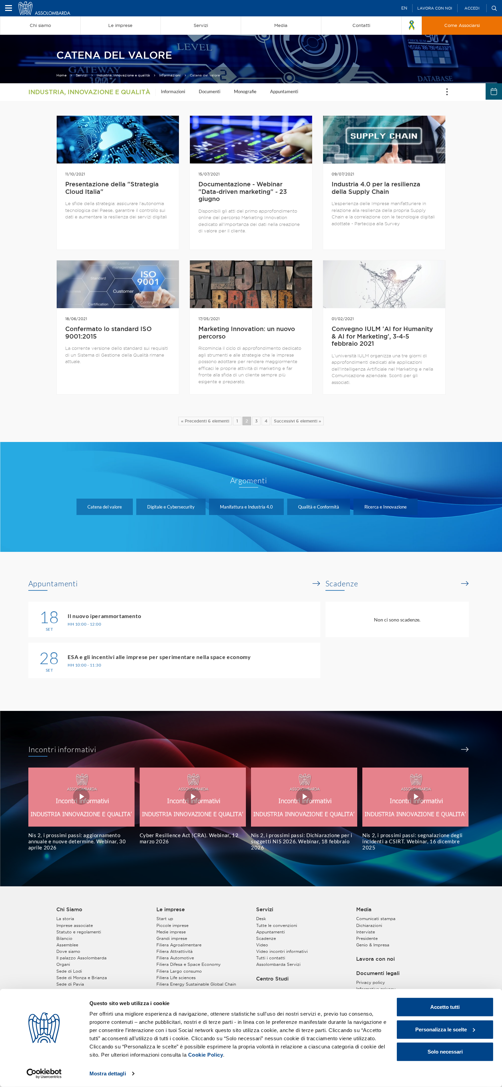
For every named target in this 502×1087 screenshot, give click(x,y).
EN (404, 8)
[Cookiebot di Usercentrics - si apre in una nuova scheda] (44, 1074)
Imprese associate (74, 925)
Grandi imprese (171, 938)
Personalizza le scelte (441, 1029)
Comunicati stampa (375, 918)
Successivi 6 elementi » (297, 421)
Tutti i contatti (270, 958)
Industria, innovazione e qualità (123, 75)
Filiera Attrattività (174, 951)
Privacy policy (370, 982)
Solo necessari (445, 1052)
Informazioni (170, 75)
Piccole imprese (172, 925)
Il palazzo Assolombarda (81, 958)
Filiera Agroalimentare (178, 945)
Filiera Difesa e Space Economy (188, 964)
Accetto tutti (445, 1007)
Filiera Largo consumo (179, 971)
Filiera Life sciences (176, 977)
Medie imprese (171, 932)
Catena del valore (104, 507)
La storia (65, 918)
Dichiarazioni (369, 925)
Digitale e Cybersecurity (171, 507)
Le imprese (170, 909)
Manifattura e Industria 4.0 (246, 507)
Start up (164, 918)
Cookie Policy (205, 1055)
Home (61, 75)
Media (364, 909)
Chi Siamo (69, 909)
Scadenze (341, 583)
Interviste (365, 932)
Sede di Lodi (69, 971)
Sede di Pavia (70, 984)
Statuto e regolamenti (78, 932)
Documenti (209, 91)
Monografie (245, 91)
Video (262, 945)
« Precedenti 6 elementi (205, 421)
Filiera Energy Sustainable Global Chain (196, 984)
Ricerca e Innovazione (385, 507)
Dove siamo (68, 951)
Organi (63, 964)
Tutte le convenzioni (276, 925)
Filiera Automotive (175, 958)
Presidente (367, 938)
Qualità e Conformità (318, 507)
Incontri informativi (62, 749)
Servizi (81, 75)
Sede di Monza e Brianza (81, 977)
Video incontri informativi (282, 951)
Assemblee (67, 945)
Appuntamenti (284, 91)
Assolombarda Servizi (278, 964)
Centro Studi (272, 979)
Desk (261, 918)
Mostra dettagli (107, 1073)
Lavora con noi (434, 8)
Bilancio (64, 938)
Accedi (471, 8)
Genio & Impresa (372, 945)
